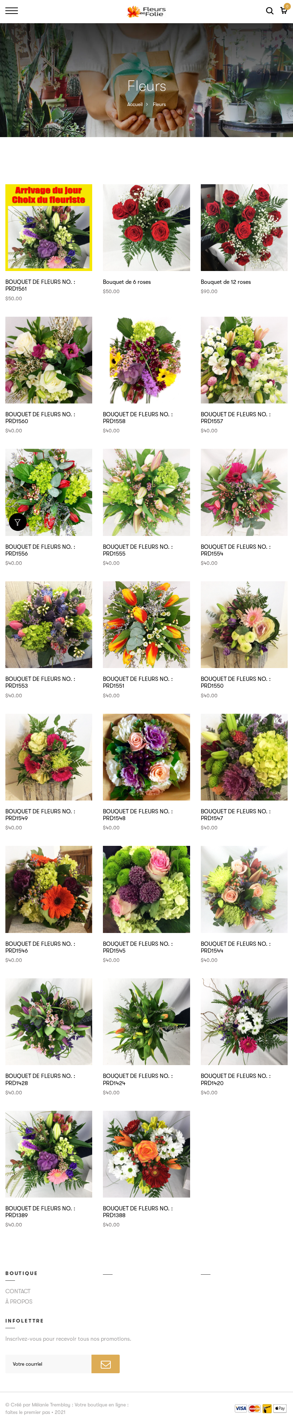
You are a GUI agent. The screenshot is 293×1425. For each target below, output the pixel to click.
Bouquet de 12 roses (226, 282)
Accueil (135, 104)
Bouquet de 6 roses (127, 282)
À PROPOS (19, 1302)
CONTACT (17, 1291)
